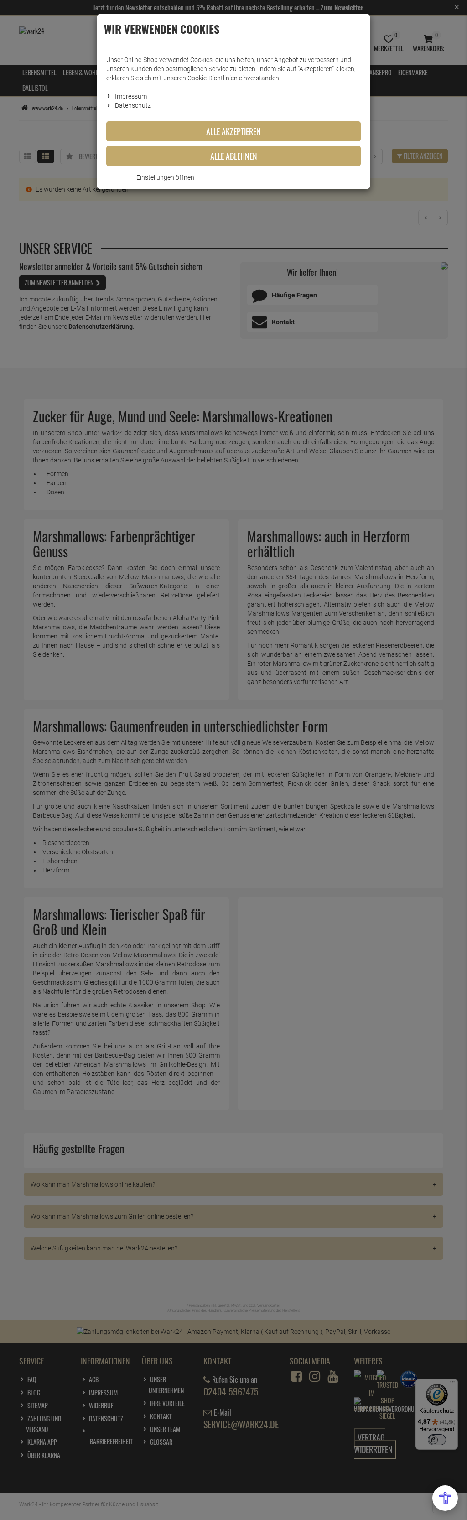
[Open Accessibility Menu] (445, 1498)
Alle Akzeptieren (233, 131)
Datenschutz (133, 105)
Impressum (131, 96)
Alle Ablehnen (233, 156)
